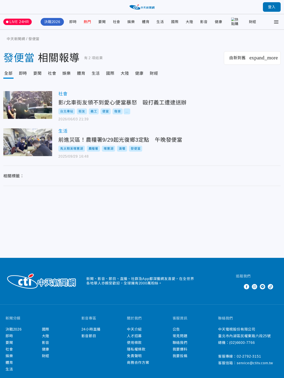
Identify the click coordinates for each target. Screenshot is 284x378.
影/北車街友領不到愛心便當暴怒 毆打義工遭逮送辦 (27, 105)
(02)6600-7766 (242, 343)
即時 (73, 22)
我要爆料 (180, 349)
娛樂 (131, 22)
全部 (8, 73)
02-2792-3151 (249, 356)
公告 (176, 329)
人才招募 (134, 336)
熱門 (87, 22)
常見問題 (180, 336)
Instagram (254, 286)
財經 (252, 22)
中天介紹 (134, 329)
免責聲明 (134, 356)
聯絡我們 (180, 343)
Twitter (238, 286)
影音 (204, 22)
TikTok (270, 286)
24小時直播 (91, 329)
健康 (218, 22)
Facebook (246, 286)
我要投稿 (180, 356)
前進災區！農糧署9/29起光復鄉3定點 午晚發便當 (27, 142)
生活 (160, 22)
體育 (146, 22)
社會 (116, 22)
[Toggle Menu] (276, 22)
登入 (272, 7)
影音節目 (88, 336)
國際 (175, 22)
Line (262, 286)
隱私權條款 (136, 349)
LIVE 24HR (19, 22)
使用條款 (134, 343)
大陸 (189, 22)
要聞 (102, 22)
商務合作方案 (138, 362)
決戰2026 (52, 22)
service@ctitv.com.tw (255, 363)
